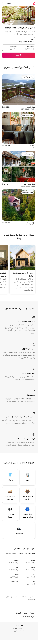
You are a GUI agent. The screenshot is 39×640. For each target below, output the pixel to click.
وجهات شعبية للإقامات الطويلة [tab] (27, 553)
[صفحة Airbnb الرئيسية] (33, 3)
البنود (15, 631)
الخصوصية (21, 631)
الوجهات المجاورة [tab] (11, 553)
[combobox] (19, 42)
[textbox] (27, 49)
